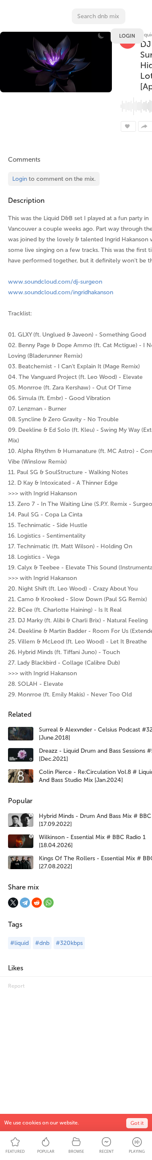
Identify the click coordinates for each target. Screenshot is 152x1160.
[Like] (128, 126)
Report (16, 986)
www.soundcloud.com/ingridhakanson (60, 292)
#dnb (42, 943)
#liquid (19, 943)
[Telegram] (25, 903)
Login (127, 36)
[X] (13, 903)
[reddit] (37, 903)
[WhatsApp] (48, 903)
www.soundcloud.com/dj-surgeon (55, 281)
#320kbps (69, 943)
